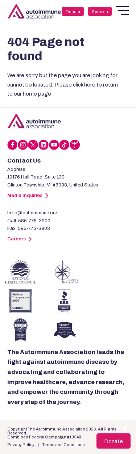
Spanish (100, 11)
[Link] (34, 121)
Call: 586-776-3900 (28, 220)
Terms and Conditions (63, 444)
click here (84, 85)
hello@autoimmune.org (32, 212)
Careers (16, 238)
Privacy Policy (20, 444)
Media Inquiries (24, 195)
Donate (73, 11)
